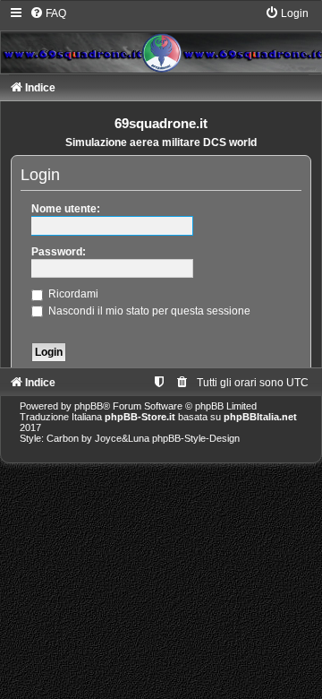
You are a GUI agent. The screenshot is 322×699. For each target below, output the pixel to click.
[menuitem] (48, 13)
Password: (58, 252)
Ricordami (72, 294)
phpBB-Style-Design (196, 438)
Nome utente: (65, 209)
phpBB (88, 406)
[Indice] (161, 39)
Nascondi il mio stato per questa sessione (148, 311)
